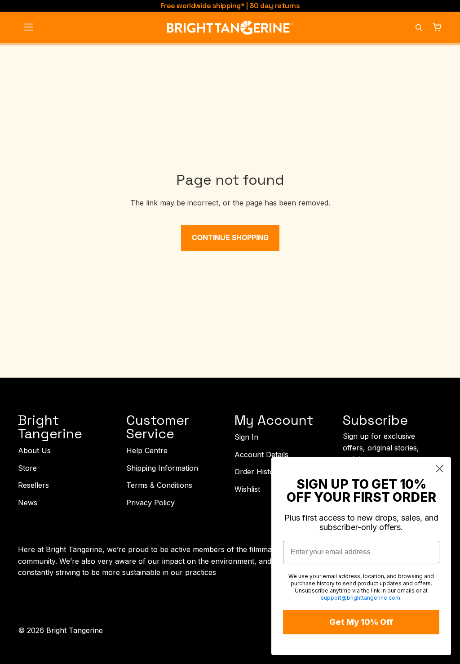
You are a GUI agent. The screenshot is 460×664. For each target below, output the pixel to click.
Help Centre (147, 450)
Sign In (246, 436)
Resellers (33, 485)
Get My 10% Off (361, 622)
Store (27, 467)
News (27, 502)
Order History (257, 471)
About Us (34, 450)
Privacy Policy (150, 502)
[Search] (418, 27)
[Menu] (29, 27)
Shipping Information (162, 467)
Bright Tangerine (74, 630)
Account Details (261, 454)
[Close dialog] (439, 469)
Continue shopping (230, 237)
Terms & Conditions (159, 485)
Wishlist (247, 489)
